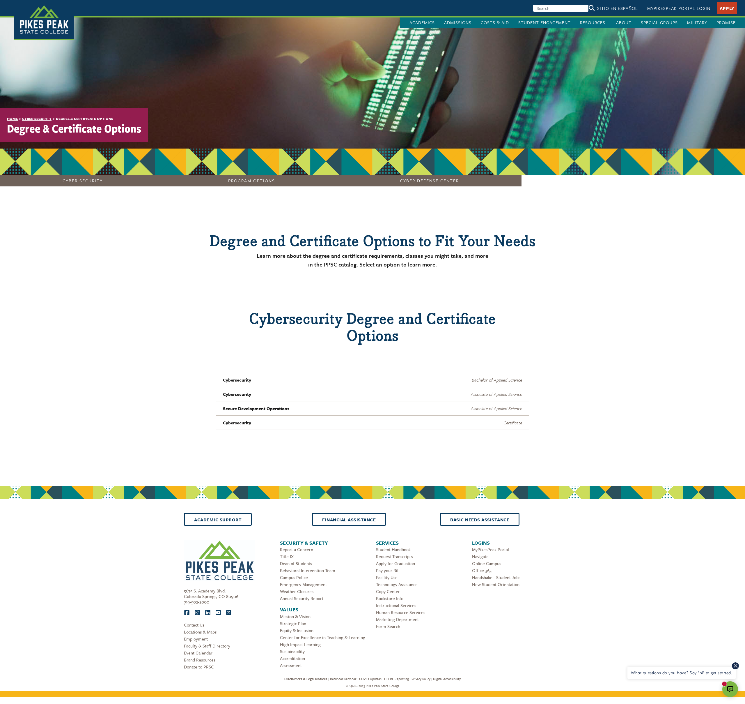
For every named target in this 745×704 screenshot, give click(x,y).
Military (697, 22)
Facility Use (387, 577)
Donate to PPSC (199, 667)
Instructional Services (396, 605)
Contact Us (194, 625)
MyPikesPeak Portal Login (678, 8)
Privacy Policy (420, 678)
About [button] (624, 22)
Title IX (287, 556)
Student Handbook (393, 549)
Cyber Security (37, 118)
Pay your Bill (388, 570)
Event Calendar (198, 653)
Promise (726, 22)
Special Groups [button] (659, 22)
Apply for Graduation (395, 563)
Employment (196, 639)
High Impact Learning (300, 644)
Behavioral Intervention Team (307, 570)
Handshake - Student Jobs (496, 577)
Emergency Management (303, 584)
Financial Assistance (349, 519)
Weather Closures (296, 591)
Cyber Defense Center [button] (429, 180)
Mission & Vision (295, 616)
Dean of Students (296, 563)
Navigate (480, 556)
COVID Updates (370, 678)
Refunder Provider (343, 678)
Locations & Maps (200, 632)
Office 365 (482, 570)
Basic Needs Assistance (479, 519)
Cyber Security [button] (83, 180)
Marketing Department (397, 619)
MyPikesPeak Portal (490, 549)
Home (12, 118)
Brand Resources (199, 660)
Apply (727, 8)
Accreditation (292, 658)
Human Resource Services (400, 612)
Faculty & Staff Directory (207, 646)
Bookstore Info (389, 598)
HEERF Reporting (396, 678)
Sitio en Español (617, 8)
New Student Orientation (495, 584)
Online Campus (486, 563)
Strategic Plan (293, 623)
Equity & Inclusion (296, 630)
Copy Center (388, 591)
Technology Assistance (397, 584)
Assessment (291, 665)
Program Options (251, 180)
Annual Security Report (301, 598)
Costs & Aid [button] (495, 22)
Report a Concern (296, 549)
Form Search (388, 626)
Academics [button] (422, 22)
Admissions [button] (457, 22)
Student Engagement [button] (544, 22)
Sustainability (292, 651)
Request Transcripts (394, 556)
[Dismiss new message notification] (735, 666)
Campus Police (294, 577)
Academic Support (218, 519)
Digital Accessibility (447, 678)
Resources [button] (593, 22)
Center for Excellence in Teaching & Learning (322, 637)
